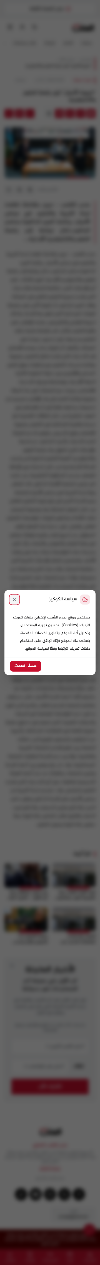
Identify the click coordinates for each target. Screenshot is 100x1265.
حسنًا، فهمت (25, 666)
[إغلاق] (14, 599)
